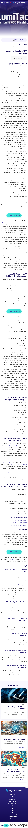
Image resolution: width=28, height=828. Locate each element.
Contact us (12, 801)
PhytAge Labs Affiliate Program (18, 525)
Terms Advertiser (12, 817)
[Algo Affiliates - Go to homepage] (20, 2)
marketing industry (13, 445)
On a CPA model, (7, 462)
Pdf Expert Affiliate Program (19, 522)
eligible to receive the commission (16, 472)
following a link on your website (10, 470)
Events (12, 819)
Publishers (12, 795)
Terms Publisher (12, 814)
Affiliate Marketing (19, 39)
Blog (12, 806)
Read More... (24, 826)
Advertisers (12, 797)
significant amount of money (19, 464)
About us (12, 799)
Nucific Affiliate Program (20, 520)
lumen (4, 222)
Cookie (12, 812)
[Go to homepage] (14, 790)
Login (12, 808)
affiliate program (12, 559)
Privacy (12, 810)
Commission (12, 803)
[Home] (25, 39)
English (7, 2)
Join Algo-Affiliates (14, 215)
